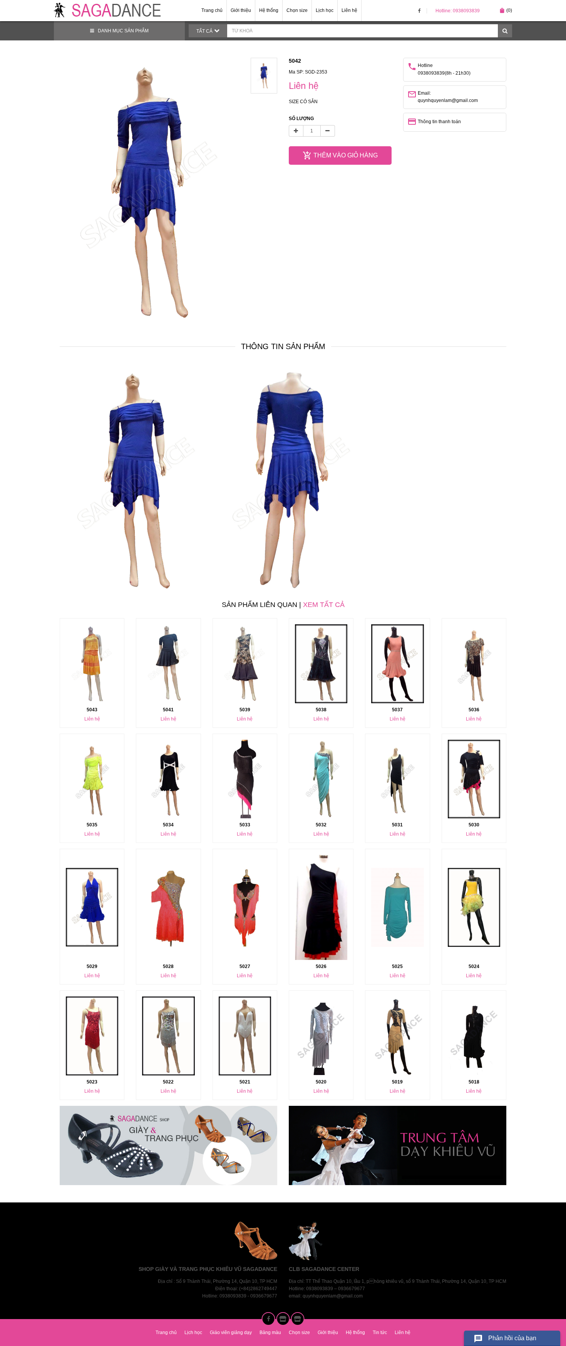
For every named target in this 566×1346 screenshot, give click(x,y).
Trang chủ (212, 10)
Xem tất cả (324, 605)
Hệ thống (268, 10)
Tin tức (380, 1332)
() (505, 10)
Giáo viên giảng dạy (231, 1332)
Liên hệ (349, 10)
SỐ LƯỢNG (301, 118)
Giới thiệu (241, 10)
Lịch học (324, 10)
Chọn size (297, 10)
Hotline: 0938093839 (457, 10)
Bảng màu (270, 1332)
